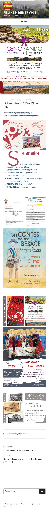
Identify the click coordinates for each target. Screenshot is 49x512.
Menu (26, 22)
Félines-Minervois (20, 12)
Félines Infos (24, 434)
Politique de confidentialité (13, 504)
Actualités (12, 434)
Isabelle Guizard (26, 100)
